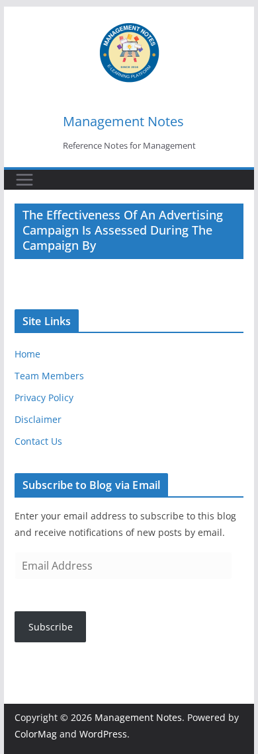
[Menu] (24, 180)
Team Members (49, 375)
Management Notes (123, 121)
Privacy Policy (44, 397)
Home (27, 354)
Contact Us (38, 441)
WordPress (103, 734)
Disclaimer (38, 419)
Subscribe (50, 627)
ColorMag (36, 734)
